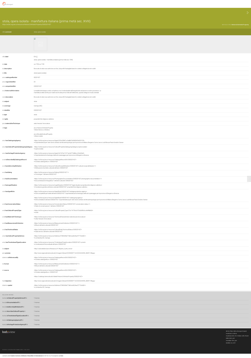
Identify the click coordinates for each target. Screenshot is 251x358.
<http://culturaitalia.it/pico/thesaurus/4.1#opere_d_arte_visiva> (53, 248)
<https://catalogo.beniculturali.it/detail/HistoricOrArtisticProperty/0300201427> (58, 276)
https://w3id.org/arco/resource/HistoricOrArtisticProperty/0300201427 (26, 24)
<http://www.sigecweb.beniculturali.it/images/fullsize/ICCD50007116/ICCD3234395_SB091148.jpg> (64, 253)
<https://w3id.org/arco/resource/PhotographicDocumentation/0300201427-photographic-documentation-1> (68, 179)
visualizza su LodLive (231, 333)
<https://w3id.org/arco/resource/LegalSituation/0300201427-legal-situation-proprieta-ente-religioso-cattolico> (68, 186)
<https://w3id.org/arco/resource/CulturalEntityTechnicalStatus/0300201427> (58, 230)
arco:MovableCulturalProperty (43, 135)
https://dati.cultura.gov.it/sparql (238, 331)
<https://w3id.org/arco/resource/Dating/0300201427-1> (51, 173)
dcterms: (10, 257)
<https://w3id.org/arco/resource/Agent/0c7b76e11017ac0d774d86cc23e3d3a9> (61, 154)
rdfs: (6, 32)
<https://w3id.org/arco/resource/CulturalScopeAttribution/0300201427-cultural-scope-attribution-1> (65, 167)
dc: (4, 64)
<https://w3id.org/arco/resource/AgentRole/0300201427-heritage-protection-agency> (76, 192)
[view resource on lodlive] (248, 12)
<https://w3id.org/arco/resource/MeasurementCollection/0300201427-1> (57, 224)
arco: (9, 77)
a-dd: (11, 204)
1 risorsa (36, 298)
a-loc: (13, 236)
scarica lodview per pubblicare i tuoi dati (16, 349)
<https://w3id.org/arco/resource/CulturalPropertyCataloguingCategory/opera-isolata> (60, 148)
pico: (11, 123)
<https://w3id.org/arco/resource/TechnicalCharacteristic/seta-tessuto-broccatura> (60, 218)
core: (7, 97)
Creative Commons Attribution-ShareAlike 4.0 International (26, 356)
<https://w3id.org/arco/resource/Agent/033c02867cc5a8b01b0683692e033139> (78, 141)
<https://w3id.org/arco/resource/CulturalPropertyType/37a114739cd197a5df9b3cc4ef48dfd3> (63, 211)
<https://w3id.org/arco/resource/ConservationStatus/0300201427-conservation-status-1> (62, 205)
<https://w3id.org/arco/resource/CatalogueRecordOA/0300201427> (55, 160)
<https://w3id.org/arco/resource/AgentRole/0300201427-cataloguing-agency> (90, 198)
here (62, 356)
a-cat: (14, 159)
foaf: (6, 281)
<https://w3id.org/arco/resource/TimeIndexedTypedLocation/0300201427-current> (60, 243)
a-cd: (10, 90)
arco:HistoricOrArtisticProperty (43, 129)
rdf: (4, 128)
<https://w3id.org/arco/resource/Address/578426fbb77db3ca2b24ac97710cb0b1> (60, 237)
